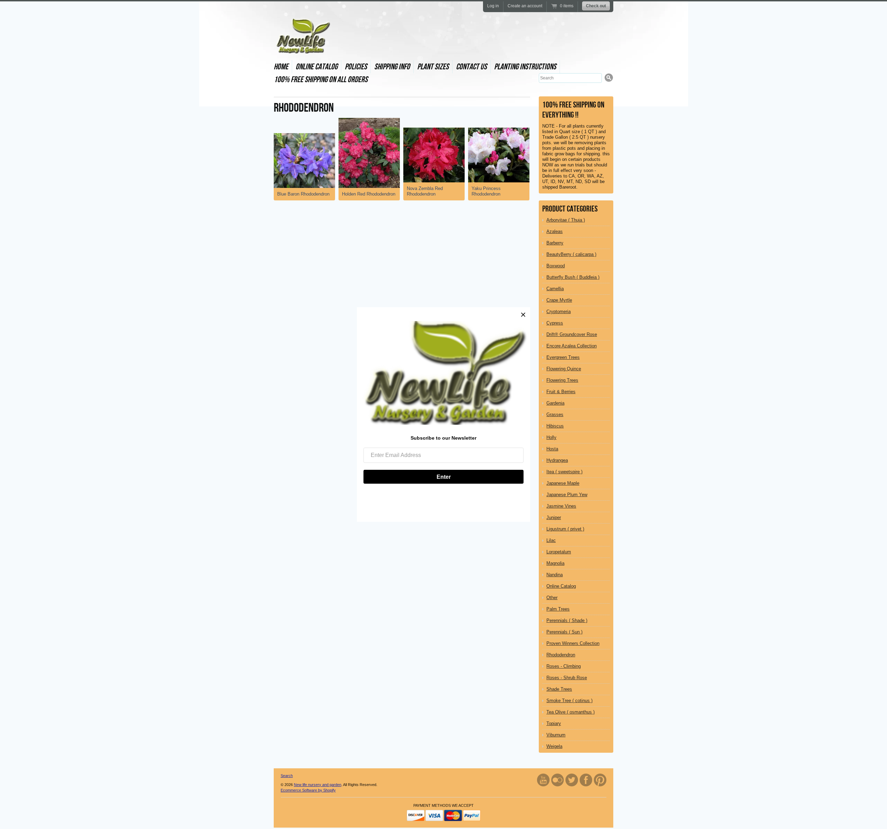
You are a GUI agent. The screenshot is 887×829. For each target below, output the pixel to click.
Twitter (571, 780)
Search (287, 776)
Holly (551, 437)
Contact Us (471, 67)
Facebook (586, 780)
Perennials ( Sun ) (564, 631)
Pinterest (600, 780)
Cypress (554, 323)
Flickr (557, 780)
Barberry (554, 242)
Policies (356, 67)
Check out (596, 5)
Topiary (553, 723)
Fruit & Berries (561, 391)
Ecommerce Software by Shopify (308, 790)
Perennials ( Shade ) (566, 620)
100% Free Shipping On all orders (321, 80)
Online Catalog (316, 67)
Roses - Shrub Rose (566, 677)
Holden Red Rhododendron (368, 194)
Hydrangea (557, 460)
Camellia (555, 288)
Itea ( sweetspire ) (564, 471)
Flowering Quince (563, 368)
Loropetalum (558, 551)
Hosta (552, 448)
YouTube (543, 780)
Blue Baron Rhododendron (303, 194)
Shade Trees (559, 689)
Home (281, 67)
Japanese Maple (562, 483)
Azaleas (554, 231)
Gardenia (555, 403)
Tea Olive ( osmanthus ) (570, 712)
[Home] (303, 47)
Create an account (525, 5)
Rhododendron (560, 654)
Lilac (551, 540)
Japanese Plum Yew (566, 494)
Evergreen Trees (563, 357)
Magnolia (555, 563)
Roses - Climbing (563, 666)
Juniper (553, 517)
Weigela (554, 746)
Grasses (554, 414)
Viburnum (555, 734)
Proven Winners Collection (572, 643)
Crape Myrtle (559, 300)
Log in (493, 5)
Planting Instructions (525, 67)
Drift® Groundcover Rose (571, 334)
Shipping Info (392, 67)
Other (551, 597)
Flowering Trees (562, 380)
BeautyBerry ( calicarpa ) (571, 254)
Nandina (554, 574)
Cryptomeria (558, 311)
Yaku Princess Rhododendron (486, 191)
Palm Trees (558, 609)
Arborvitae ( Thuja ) (565, 220)
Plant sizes (433, 67)
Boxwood (555, 265)
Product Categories (570, 209)
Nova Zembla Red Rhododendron (425, 191)
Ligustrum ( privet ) (565, 529)
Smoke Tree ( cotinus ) (569, 700)
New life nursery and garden (317, 785)
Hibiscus (555, 426)
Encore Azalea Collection (571, 345)
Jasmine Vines (561, 506)
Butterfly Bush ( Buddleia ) (572, 277)
